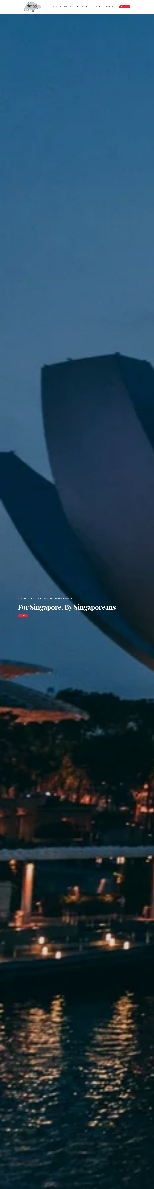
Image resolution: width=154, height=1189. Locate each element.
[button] (124, 6)
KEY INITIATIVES (86, 7)
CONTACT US (111, 7)
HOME (55, 7)
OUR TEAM (74, 7)
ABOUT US (63, 7)
